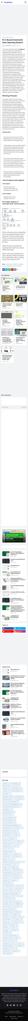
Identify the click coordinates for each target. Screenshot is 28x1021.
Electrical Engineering (9, 817)
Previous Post (5, 407)
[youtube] (14, 1005)
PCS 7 (12, 890)
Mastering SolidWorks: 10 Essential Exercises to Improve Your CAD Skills (18, 580)
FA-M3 (5, 838)
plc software (7, 903)
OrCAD (5, 890)
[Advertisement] (14, 20)
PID (14, 896)
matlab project (7, 875)
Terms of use (14, 1018)
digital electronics (16, 804)
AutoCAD (6, 791)
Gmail (19, 843)
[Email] (15, 269)
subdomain (6, 930)
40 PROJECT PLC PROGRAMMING (15, 616)
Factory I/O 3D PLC (8, 840)
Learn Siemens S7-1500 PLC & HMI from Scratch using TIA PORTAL (18, 677)
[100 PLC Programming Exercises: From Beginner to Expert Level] (6, 553)
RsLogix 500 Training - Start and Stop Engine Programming (20, 322)
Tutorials (6, 940)
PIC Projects (20, 264)
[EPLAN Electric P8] (6, 567)
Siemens (18, 919)
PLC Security (17, 901)
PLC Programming (9, 266)
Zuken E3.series (7, 953)
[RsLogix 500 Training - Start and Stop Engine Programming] (21, 314)
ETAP (17, 835)
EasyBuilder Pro (7, 809)
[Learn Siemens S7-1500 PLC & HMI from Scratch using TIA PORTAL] (6, 677)
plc (3, 266)
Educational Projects (9, 812)
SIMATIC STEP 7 (7, 922)
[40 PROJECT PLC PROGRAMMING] (6, 617)
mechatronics (7, 877)
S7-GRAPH (16, 914)
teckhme (15, 930)
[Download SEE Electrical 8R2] (6, 593)
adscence (6, 783)
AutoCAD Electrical (16, 791)
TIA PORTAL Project (8, 938)
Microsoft (6, 880)
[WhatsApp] (9, 269)
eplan (15, 830)
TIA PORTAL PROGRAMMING (10, 935)
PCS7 (19, 890)
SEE (22, 917)
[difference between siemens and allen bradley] (7, 298)
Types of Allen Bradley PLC (19, 304)
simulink (6, 924)
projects (19, 906)
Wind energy (7, 951)
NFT (5, 888)
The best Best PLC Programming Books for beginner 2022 (20, 339)
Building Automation (8, 799)
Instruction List (7, 854)
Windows (16, 951)
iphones (6, 859)
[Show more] (18, 269)
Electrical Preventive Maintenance (12, 825)
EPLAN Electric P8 (15, 565)
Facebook (13, 838)
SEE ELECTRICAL (8, 919)
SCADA (15, 917)
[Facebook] (3, 269)
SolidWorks (6, 927)
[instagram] (17, 1005)
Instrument (17, 854)
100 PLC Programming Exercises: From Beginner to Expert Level (17, 553)
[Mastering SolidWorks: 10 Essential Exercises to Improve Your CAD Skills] (6, 580)
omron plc (19, 888)
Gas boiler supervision (9, 843)
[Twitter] (6, 269)
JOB (12, 859)
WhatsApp (20, 945)
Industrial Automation (9, 851)
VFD (15, 943)
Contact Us (20, 1016)
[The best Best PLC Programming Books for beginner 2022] (21, 332)
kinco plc (21, 861)
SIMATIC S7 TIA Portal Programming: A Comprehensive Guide (16, 706)
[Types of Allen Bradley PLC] (21, 298)
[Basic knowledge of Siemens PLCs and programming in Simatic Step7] (7, 350)
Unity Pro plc (7, 943)
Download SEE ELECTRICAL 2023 (17, 586)
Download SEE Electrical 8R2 (18, 592)
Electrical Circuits (8, 814)
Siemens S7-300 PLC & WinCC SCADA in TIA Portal (18, 719)
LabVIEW (6, 867)
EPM (17, 833)
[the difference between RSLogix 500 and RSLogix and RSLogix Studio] (7, 332)
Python (13, 909)
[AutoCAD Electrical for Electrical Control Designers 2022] (6, 600)
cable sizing (19, 799)
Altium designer (7, 785)
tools (18, 938)
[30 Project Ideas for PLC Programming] (21, 280)
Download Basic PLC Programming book (16, 572)
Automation (6, 793)
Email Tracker (7, 830)
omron (11, 888)
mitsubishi (14, 880)
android (17, 785)
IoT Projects (17, 856)
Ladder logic (7, 869)
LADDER (15, 264)
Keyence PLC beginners (9, 861)
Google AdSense (8, 846)
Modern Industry (7, 882)
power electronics (8, 906)
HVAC (5, 848)
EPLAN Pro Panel (8, 833)
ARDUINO (6, 788)
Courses (6, 804)
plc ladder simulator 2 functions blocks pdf (6, 322)
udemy (14, 940)
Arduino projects (17, 788)
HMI (17, 846)
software (14, 924)
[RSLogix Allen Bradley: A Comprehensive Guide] (7, 280)
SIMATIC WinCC (18, 922)
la (16, 864)
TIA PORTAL (7, 932)
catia (5, 801)
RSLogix (18, 911)
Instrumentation (7, 856)
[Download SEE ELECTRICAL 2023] (6, 587)
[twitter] (10, 1005)
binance (20, 796)
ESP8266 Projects (8, 835)
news (20, 885)
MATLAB (19, 872)
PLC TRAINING (17, 266)
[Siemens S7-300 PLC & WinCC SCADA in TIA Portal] (6, 719)
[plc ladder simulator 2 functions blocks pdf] (7, 314)
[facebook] (8, 628)
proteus (6, 909)
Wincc (14, 948)
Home (3, 37)
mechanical (17, 875)
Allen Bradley (9, 37)
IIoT (11, 848)
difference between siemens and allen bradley (7, 305)
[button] (2, 2)
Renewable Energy (8, 911)
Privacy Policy (12, 1016)
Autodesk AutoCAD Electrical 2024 (18, 560)
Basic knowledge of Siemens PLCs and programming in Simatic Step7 (7, 357)
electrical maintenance (9, 822)
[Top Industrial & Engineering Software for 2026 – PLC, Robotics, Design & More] (6, 685)
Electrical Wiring (8, 827)
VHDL (21, 943)
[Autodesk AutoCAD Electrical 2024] (6, 561)
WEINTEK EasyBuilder (9, 945)
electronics (19, 827)
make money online (8, 872)
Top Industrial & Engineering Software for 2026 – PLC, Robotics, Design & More (17, 685)
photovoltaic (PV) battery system (11, 893)
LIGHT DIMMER (17, 869)
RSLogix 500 (7, 914)
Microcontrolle (17, 877)
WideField (6, 948)
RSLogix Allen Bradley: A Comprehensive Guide (6, 288)
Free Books (19, 840)
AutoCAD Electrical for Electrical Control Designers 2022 (17, 600)
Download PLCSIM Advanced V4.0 (11, 806)
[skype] (20, 1005)
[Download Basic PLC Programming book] (6, 573)
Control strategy (13, 801)
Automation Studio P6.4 (9, 796)
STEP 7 (14, 927)
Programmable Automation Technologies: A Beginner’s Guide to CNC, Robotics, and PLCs (17, 733)
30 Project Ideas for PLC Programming (20, 287)
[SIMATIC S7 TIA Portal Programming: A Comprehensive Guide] (6, 706)
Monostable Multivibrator (9, 885)
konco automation (8, 864)
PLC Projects (7, 901)
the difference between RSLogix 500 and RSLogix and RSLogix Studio (7, 339)
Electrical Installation (9, 820)
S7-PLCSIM (6, 917)
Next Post (23, 407)
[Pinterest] (12, 269)
